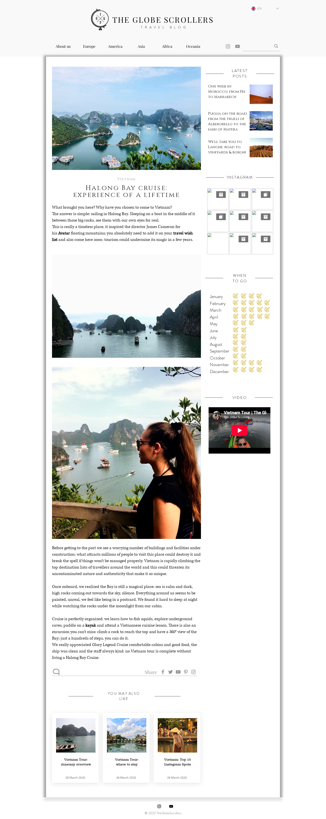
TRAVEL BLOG (164, 27)
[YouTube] (237, 46)
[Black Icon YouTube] (171, 806)
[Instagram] (228, 46)
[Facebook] (163, 672)
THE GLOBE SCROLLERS (163, 19)
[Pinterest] (186, 672)
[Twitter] (171, 672)
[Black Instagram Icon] (159, 806)
